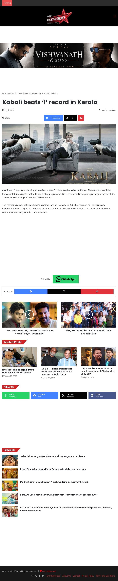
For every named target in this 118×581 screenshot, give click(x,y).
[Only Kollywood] (59, 16)
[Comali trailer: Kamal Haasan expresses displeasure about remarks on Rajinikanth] (58, 356)
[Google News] (66, 279)
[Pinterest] (81, 118)
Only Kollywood (49, 571)
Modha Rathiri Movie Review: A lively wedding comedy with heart (54, 482)
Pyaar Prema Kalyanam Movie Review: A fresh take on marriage (53, 469)
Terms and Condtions (105, 576)
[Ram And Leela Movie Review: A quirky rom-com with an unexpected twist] (10, 498)
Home (7, 93)
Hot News (23, 93)
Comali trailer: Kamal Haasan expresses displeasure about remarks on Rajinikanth (57, 371)
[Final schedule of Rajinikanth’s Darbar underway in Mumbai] (19, 357)
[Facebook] (30, 291)
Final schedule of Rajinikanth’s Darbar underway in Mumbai (18, 371)
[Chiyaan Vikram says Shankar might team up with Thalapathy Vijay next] (98, 356)
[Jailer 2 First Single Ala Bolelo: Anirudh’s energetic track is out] (10, 460)
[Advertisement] (54, 33)
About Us (66, 576)
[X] (64, 291)
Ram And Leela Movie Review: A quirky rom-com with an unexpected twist (58, 494)
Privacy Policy (88, 576)
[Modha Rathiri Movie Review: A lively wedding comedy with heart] (10, 486)
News (14, 93)
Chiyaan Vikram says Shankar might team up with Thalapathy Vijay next (97, 371)
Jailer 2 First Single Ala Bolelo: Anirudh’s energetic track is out (52, 456)
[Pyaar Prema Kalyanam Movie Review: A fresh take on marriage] (10, 473)
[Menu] (114, 17)
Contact (76, 576)
